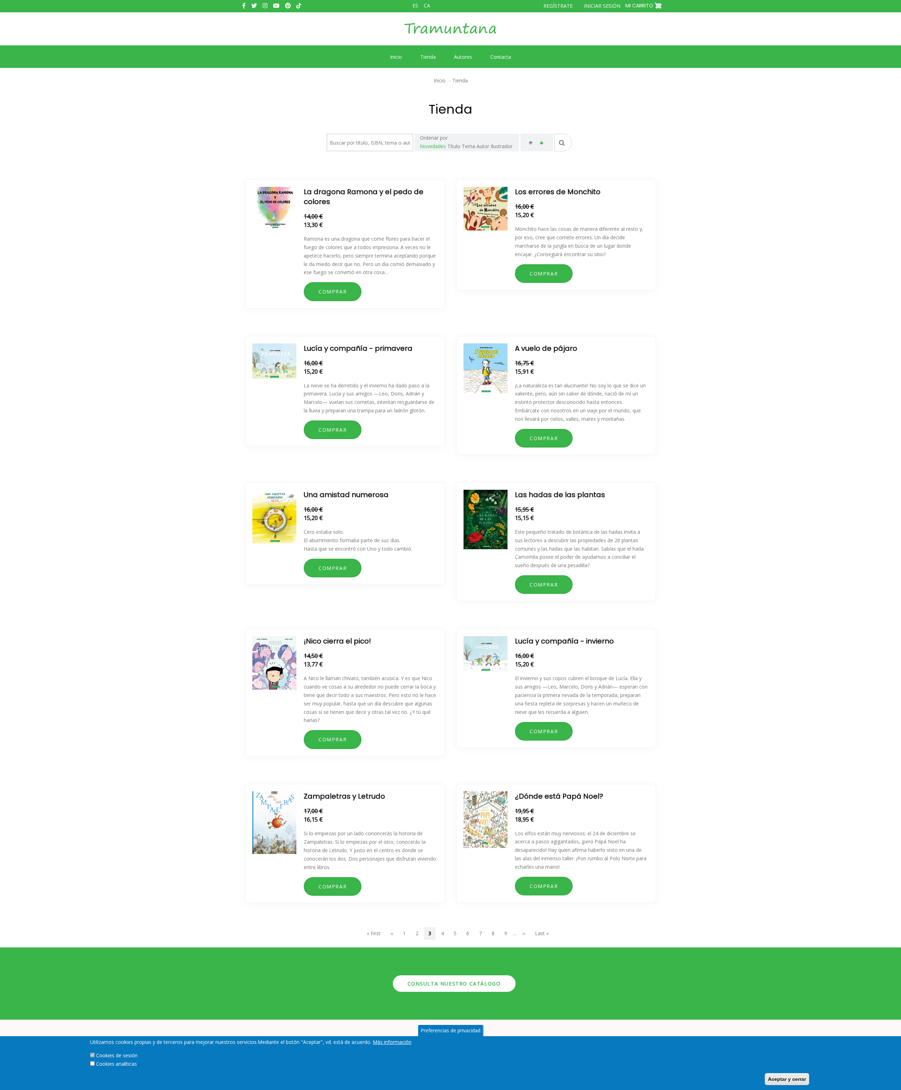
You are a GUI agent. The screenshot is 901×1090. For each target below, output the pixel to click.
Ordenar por (434, 137)
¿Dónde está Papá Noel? (559, 796)
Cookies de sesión (117, 1055)
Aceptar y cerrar (787, 1079)
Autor (483, 146)
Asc (530, 143)
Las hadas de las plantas (560, 495)
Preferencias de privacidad (450, 1030)
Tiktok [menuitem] (299, 5)
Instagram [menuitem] (265, 5)
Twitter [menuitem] (254, 5)
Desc (541, 143)
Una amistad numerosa (346, 495)
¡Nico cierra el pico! (337, 641)
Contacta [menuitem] (500, 56)
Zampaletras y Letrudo (344, 796)
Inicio (440, 80)
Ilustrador (501, 146)
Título (453, 146)
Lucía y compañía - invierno (564, 641)
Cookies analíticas (116, 1063)
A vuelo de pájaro (546, 348)
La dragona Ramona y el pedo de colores (363, 197)
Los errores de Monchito (557, 192)
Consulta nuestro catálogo (454, 983)
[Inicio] (450, 33)
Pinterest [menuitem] (288, 5)
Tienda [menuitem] (428, 56)
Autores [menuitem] (463, 56)
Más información (392, 1042)
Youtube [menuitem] (276, 5)
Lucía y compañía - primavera (358, 348)
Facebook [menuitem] (243, 5)
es (415, 5)
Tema (468, 146)
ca (427, 5)
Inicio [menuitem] (396, 56)
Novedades (433, 146)
